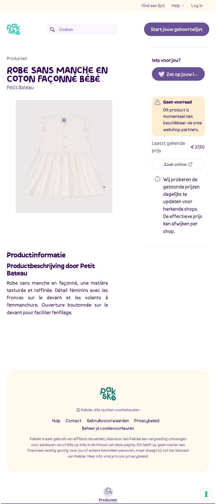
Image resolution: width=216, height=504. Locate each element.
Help (176, 5)
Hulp (56, 420)
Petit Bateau (20, 87)
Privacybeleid (146, 420)
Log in (196, 5)
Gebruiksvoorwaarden (108, 420)
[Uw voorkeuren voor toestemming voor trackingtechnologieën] (206, 494)
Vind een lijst (153, 5)
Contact (74, 420)
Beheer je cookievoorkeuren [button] (108, 428)
